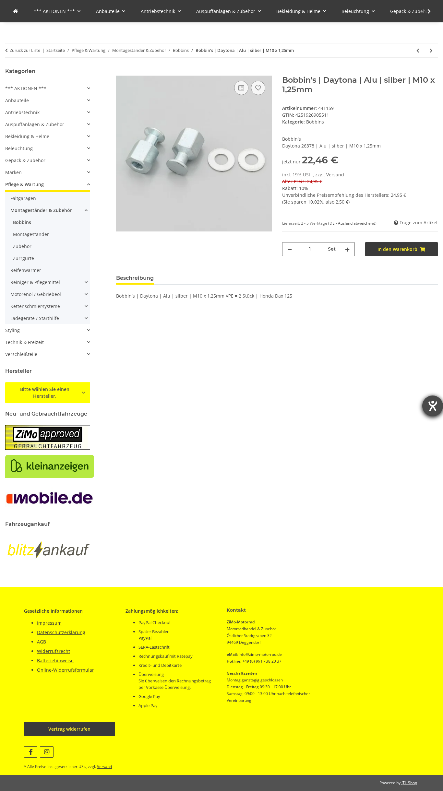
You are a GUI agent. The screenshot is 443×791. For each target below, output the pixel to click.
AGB (41, 642)
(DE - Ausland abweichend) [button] (352, 223)
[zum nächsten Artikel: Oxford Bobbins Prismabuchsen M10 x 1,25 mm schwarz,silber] (431, 50)
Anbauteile (17, 100)
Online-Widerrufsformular (65, 670)
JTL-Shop (409, 782)
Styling (12, 330)
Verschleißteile (21, 354)
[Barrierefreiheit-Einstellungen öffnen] (432, 406)
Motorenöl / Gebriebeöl (35, 294)
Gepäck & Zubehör (25, 160)
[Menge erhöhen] (347, 249)
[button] (425, 11)
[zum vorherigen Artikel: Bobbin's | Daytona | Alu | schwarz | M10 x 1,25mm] (418, 50)
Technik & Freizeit (24, 342)
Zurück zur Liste (25, 50)
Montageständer (31, 234)
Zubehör (22, 246)
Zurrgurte (23, 258)
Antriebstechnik (22, 112)
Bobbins (315, 122)
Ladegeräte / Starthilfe (34, 318)
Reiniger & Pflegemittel (35, 282)
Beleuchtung (19, 148)
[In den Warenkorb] (121, 72)
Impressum (49, 623)
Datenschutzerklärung (61, 632)
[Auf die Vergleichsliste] (241, 88)
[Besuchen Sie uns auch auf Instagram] (46, 752)
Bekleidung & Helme (27, 136)
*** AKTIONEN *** (25, 88)
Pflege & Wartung (24, 184)
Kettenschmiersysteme (35, 306)
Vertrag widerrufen (69, 729)
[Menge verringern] (289, 249)
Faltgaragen (23, 198)
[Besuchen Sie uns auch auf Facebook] (30, 752)
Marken (13, 172)
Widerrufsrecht (53, 651)
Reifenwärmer (25, 270)
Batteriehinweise (55, 660)
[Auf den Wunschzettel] (258, 88)
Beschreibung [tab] (135, 278)
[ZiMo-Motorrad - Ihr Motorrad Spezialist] (15, 11)
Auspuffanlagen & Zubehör (34, 124)
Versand (335, 174)
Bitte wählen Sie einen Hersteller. (44, 392)
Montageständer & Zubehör (41, 210)
